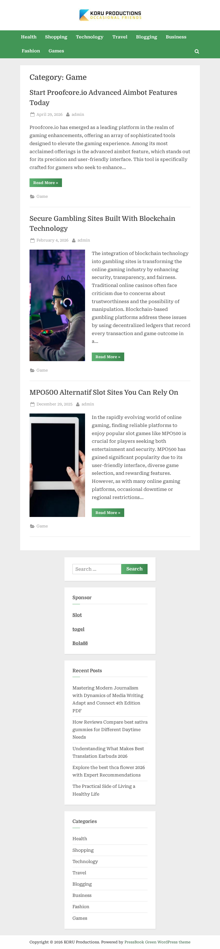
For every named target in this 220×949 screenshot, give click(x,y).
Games (56, 50)
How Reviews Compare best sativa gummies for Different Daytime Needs (110, 730)
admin (78, 114)
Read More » (47, 183)
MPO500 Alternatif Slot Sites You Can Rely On (104, 392)
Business (176, 36)
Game (42, 196)
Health (28, 36)
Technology (90, 36)
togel (78, 629)
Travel (119, 36)
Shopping (56, 36)
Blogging (146, 36)
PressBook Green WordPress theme (157, 942)
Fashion (31, 50)
